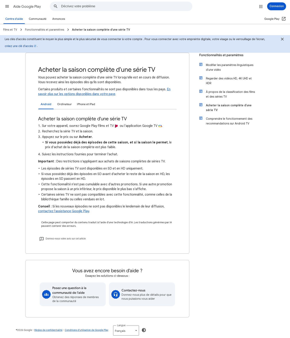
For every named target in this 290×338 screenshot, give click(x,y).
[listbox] (126, 330)
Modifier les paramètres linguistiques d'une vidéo (229, 67)
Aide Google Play (27, 6)
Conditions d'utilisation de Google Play (86, 330)
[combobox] (126, 6)
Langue (121, 325)
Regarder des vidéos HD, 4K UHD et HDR (229, 81)
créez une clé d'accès (19, 46)
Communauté (37, 19)
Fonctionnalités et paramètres (221, 55)
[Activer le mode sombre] (144, 330)
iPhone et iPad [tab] (86, 104)
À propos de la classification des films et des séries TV (230, 94)
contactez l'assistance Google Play (63, 211)
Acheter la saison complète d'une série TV (229, 108)
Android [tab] (46, 104)
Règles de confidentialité (48, 330)
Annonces (58, 19)
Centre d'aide (14, 19)
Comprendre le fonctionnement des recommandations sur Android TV (229, 121)
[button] (7, 6)
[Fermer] (282, 39)
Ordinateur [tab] (64, 104)
